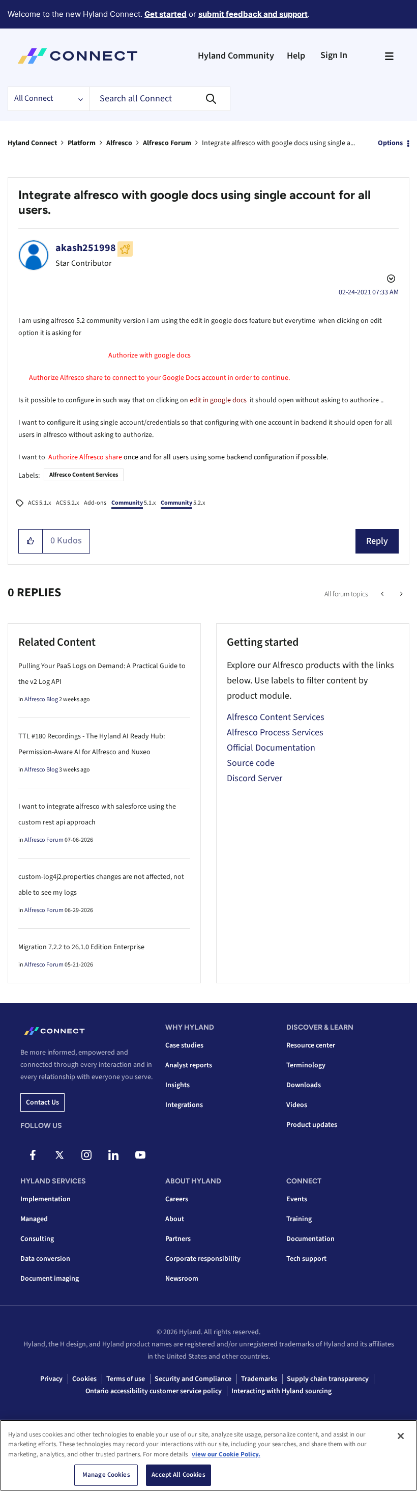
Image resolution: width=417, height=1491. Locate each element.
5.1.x (133, 503)
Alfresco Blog (41, 699)
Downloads (303, 1085)
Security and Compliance (193, 1379)
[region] (208, 1455)
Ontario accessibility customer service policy (153, 1391)
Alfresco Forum (167, 143)
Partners (178, 1239)
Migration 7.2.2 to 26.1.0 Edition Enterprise (81, 947)
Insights (177, 1085)
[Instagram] (86, 1155)
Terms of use (125, 1379)
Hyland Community (236, 55)
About (174, 1219)
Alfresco (119, 143)
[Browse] (389, 56)
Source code (251, 763)
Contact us (42, 1102)
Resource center (310, 1045)
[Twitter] (59, 1155)
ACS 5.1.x (39, 503)
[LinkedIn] (113, 1155)
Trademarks (259, 1379)
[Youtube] (140, 1155)
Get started (165, 14)
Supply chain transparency (328, 1379)
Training (299, 1219)
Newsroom (181, 1279)
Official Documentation (271, 747)
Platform (82, 143)
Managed (34, 1219)
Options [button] (390, 143)
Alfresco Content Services (83, 475)
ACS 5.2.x (67, 503)
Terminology (305, 1065)
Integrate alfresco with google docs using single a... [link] (278, 143)
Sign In (333, 55)
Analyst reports (188, 1065)
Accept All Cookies (178, 1474)
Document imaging (49, 1279)
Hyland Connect (32, 143)
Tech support (306, 1259)
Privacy (51, 1379)
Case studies (184, 1045)
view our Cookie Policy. (226, 1454)
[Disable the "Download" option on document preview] (400, 594)
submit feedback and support (253, 14)
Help (296, 55)
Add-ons (95, 503)
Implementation (45, 1199)
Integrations (184, 1105)
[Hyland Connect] (77, 56)
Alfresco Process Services (275, 732)
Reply (377, 541)
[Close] (401, 1436)
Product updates (311, 1125)
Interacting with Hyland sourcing (281, 1391)
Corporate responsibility (203, 1259)
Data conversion (45, 1259)
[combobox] (159, 99)
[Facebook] (32, 1155)
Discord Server (254, 778)
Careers (176, 1199)
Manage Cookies (106, 1474)
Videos (296, 1105)
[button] (31, 541)
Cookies (84, 1379)
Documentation (310, 1239)
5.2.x (183, 503)
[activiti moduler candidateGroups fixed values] (383, 594)
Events (296, 1199)
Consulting (37, 1239)
